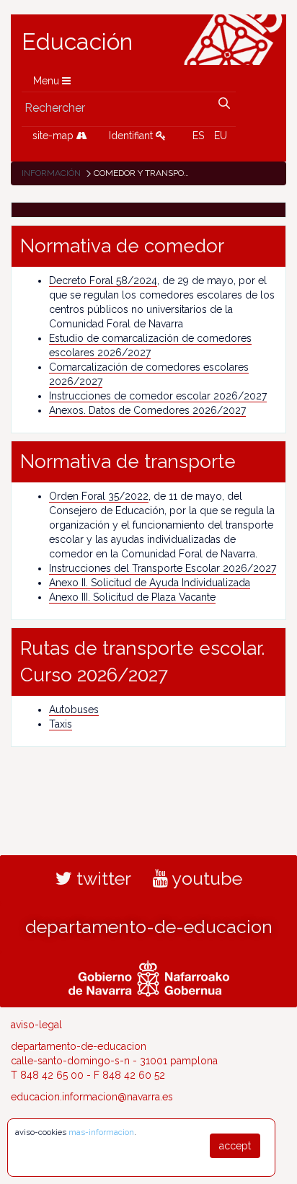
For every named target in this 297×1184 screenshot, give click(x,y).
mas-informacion (101, 1132)
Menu (47, 81)
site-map (54, 135)
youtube (205, 878)
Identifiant (132, 135)
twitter (101, 878)
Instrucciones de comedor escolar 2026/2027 (158, 396)
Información (51, 173)
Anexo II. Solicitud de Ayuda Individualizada (149, 582)
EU (220, 135)
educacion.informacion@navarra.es (92, 1097)
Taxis (60, 724)
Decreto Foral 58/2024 (103, 280)
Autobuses (74, 709)
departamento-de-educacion (148, 926)
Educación (77, 41)
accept (235, 1146)
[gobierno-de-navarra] (148, 977)
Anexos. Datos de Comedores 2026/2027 (147, 410)
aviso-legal (36, 1024)
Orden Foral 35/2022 (98, 496)
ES (198, 135)
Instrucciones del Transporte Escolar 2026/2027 (162, 568)
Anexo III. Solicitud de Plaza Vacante (132, 597)
